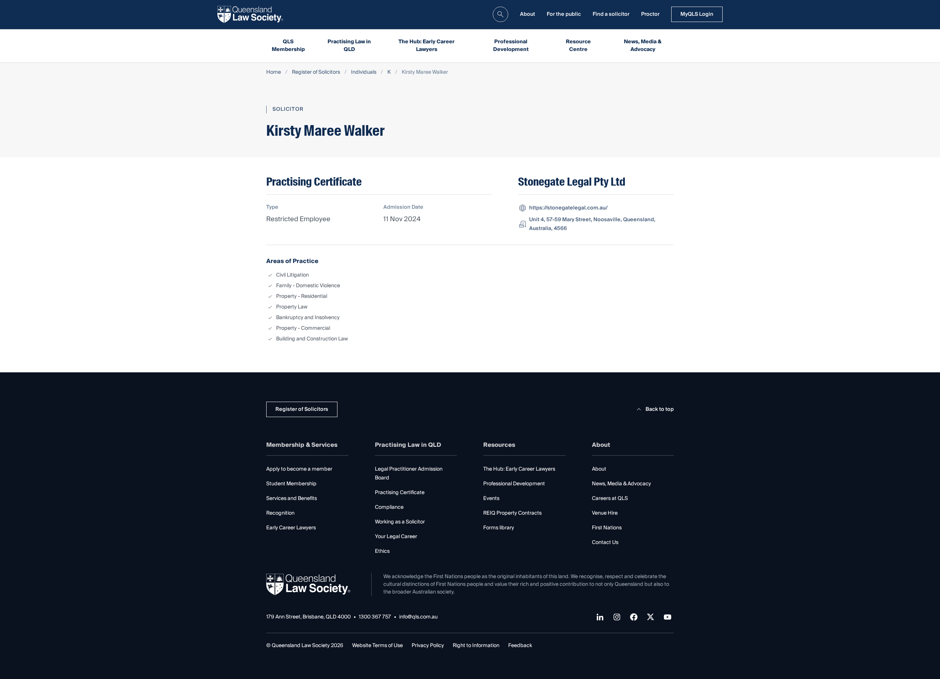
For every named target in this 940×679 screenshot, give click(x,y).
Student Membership (291, 483)
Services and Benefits (291, 498)
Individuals (363, 72)
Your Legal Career (396, 536)
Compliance (389, 507)
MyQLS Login (696, 14)
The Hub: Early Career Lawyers (426, 45)
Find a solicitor (611, 14)
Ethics (382, 551)
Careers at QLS (610, 498)
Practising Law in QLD (349, 45)
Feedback (520, 645)
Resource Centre (578, 45)
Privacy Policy (428, 645)
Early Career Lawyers (291, 527)
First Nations (607, 527)
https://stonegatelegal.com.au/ (568, 208)
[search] (500, 14)
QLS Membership (288, 45)
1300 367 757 (375, 617)
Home (273, 72)
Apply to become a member (299, 469)
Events (491, 498)
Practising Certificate (399, 492)
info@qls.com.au (418, 617)
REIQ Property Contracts (512, 513)
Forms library (498, 527)
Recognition (280, 513)
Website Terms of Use (377, 645)
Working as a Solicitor (400, 522)
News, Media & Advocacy (643, 45)
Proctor (650, 14)
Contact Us (605, 542)
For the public (564, 14)
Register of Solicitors (316, 72)
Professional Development (511, 45)
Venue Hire (605, 513)
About (527, 14)
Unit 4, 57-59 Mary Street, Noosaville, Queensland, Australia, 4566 (592, 224)
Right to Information (476, 645)
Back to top (660, 409)
